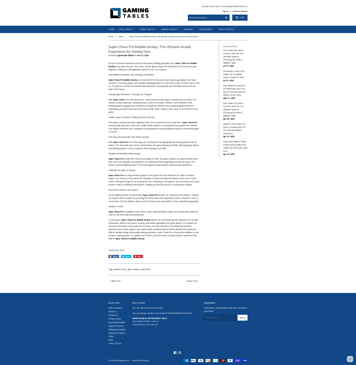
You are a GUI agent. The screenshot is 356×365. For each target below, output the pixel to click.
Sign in (225, 11)
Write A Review (115, 308)
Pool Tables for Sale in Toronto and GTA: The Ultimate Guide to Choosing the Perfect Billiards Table (233, 56)
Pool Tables (126, 29)
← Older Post (114, 281)
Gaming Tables (169, 29)
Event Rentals (226, 29)
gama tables (133, 269)
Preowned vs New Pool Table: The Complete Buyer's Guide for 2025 (233, 74)
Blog (110, 339)
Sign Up (242, 318)
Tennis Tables (147, 29)
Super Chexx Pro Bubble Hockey (122, 80)
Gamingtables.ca (122, 360)
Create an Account (240, 11)
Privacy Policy (114, 318)
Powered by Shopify (140, 360)
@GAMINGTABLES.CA (182, 313)
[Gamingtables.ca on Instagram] (179, 353)
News (121, 36)
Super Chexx (118, 99)
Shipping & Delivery (117, 329)
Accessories (205, 29)
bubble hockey (120, 269)
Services (188, 29)
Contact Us (113, 315)
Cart (242, 17)
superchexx (145, 269)
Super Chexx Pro (115, 211)
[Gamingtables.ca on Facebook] (175, 353)
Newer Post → (193, 281)
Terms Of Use (114, 343)
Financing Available (116, 322)
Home (111, 29)
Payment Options (116, 326)
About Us (112, 311)
